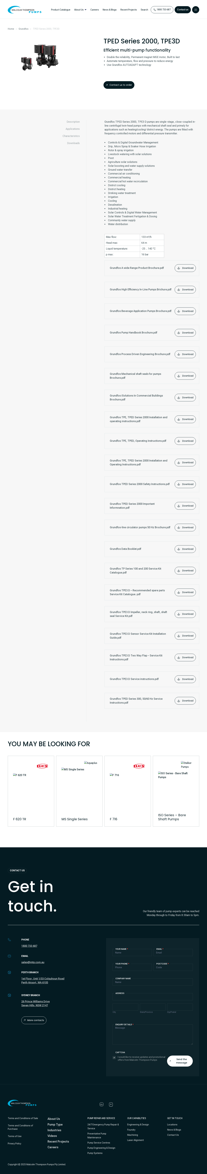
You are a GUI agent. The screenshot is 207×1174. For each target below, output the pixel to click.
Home (11, 29)
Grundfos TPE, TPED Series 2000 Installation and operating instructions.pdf (151, 419)
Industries (54, 1130)
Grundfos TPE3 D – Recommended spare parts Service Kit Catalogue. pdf (151, 592)
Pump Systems (95, 1153)
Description (73, 121)
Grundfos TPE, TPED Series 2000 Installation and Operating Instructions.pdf (151, 462)
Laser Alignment (135, 1140)
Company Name (123, 978)
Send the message (181, 1061)
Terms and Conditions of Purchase (20, 1127)
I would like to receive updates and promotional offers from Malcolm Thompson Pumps (141, 1058)
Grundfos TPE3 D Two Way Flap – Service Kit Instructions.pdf (151, 657)
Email (159, 949)
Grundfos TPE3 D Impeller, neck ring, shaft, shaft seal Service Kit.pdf (151, 614)
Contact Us (173, 1135)
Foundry (131, 1129)
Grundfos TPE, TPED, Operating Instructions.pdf (151, 441)
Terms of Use (15, 1136)
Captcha (120, 1052)
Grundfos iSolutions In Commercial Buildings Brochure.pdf (151, 397)
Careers (94, 9)
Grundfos (23, 29)
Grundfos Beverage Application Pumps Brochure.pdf (151, 311)
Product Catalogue (60, 9)
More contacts (35, 1020)
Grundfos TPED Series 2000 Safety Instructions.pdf (151, 484)
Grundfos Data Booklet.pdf (151, 549)
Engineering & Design (138, 1124)
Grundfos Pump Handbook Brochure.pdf (151, 332)
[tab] (69, 122)
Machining (132, 1135)
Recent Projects (128, 9)
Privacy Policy (14, 1143)
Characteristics (71, 136)
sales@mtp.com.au (32, 962)
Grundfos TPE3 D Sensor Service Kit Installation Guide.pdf (151, 635)
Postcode (162, 964)
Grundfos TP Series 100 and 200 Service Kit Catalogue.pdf (151, 570)
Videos (52, 1136)
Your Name (121, 949)
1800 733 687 (29, 945)
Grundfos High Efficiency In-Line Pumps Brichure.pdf (151, 289)
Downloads (73, 143)
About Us (79, 9)
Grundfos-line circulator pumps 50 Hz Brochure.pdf (151, 527)
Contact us (182, 9)
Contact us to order (120, 85)
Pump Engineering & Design (101, 1148)
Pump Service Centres (98, 1142)
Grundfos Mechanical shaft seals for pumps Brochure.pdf (151, 375)
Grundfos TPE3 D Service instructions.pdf (151, 679)
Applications (73, 128)
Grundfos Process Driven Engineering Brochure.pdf (151, 354)
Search (144, 9)
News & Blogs (110, 9)
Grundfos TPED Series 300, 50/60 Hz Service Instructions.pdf (151, 700)
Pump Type (55, 1124)
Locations (172, 1124)
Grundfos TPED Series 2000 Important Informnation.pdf (151, 505)
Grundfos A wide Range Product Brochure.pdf (151, 268)
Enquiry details (124, 1024)
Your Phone (122, 964)
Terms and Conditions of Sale (23, 1118)
